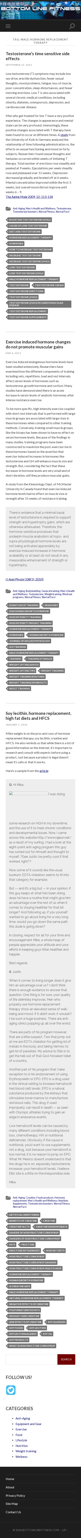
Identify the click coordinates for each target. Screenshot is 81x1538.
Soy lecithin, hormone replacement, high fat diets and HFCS (38, 716)
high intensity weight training (30, 623)
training (15, 658)
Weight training (52, 594)
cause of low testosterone (28, 225)
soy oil (47, 1333)
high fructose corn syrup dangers (32, 1262)
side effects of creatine (25, 1321)
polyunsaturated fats (24, 1310)
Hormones (16, 243)
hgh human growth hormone (29, 611)
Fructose (27, 1244)
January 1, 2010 (16, 724)
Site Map (12, 1503)
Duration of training (23, 605)
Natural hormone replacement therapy (36, 1298)
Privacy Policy (15, 1495)
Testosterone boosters (25, 211)
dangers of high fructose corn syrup (34, 1238)
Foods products (44, 1197)
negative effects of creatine (28, 1304)
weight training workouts (28, 682)
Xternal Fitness (47, 211)
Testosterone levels (23, 297)
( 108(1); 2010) (24, 579)
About (10, 1487)
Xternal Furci (62, 211)
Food (19, 1435)
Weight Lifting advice (24, 664)
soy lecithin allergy (23, 1333)
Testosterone (63, 208)
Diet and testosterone (24, 231)
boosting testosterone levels (30, 219)
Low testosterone (22, 267)
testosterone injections (26, 291)
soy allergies (56, 1321)
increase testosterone (25, 255)
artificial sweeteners (24, 1214)
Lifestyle (21, 1440)
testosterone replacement (28, 311)
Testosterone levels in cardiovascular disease (36, 304)
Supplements (20, 1203)
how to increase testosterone (30, 249)
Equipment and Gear (29, 1424)
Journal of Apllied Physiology (29, 640)
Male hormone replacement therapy (34, 279)
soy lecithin (37, 1327)
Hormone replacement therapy (30, 237)
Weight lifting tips (22, 670)
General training (50, 591)
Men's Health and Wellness (40, 208)
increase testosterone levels (29, 261)
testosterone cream (49, 285)
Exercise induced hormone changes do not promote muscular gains (38, 344)
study (64, 135)
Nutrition (63, 1200)
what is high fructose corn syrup (32, 1345)
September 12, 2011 (19, 64)
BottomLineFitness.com (40, 1530)
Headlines (51, 605)
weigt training (19, 688)
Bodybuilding (33, 591)
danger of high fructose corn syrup (34, 1232)
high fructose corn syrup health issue (35, 1268)
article (44, 771)
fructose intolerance (24, 1250)
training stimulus (40, 658)
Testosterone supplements (27, 317)
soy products (18, 1339)
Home (10, 1479)
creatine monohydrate (51, 1226)
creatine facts (19, 1226)
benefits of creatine (23, 1220)
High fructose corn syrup (26, 1256)
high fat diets (55, 1250)
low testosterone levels (26, 273)
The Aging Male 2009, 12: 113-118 (29, 197)
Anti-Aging (19, 208)
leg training (17, 646)
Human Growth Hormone (46, 634)
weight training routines (26, 676)
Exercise (21, 1429)
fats (12, 1244)
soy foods (16, 1327)
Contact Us (13, 1512)
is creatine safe (19, 1286)
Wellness (22, 1456)
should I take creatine (24, 1315)
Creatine (30, 1197)
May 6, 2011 (13, 353)
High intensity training (25, 617)
